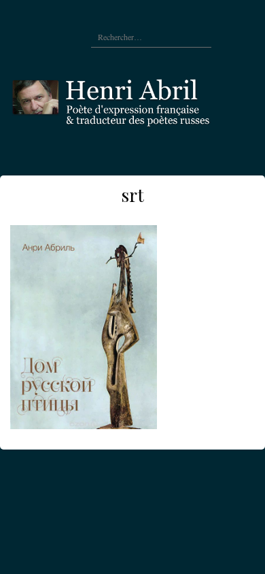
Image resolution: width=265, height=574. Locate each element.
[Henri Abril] (132, 99)
